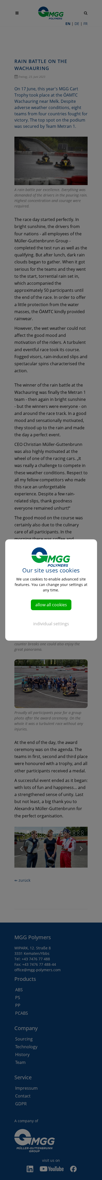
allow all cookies (51, 605)
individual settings (51, 624)
